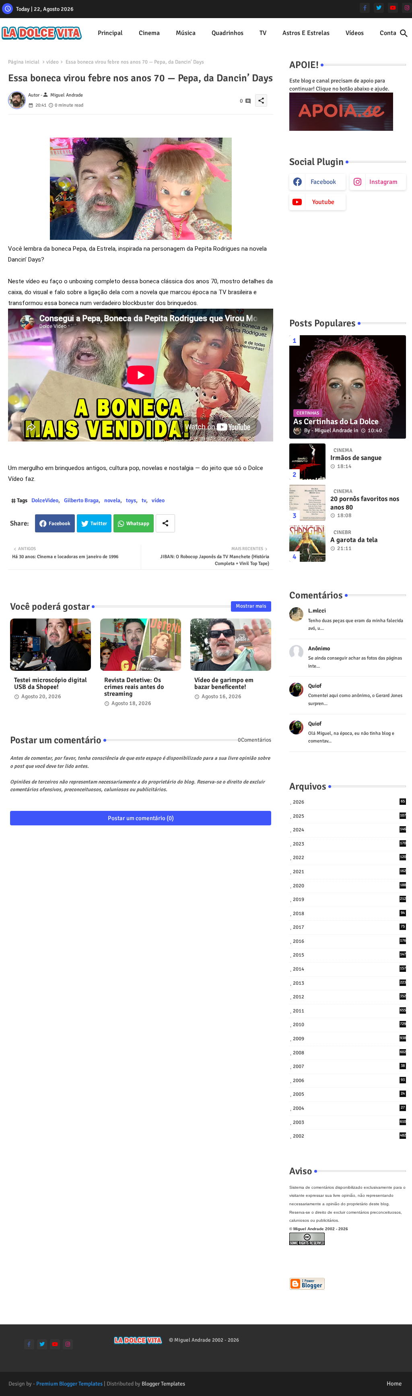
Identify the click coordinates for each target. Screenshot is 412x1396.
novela (112, 500)
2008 (349, 1053)
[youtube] (393, 8)
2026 (349, 802)
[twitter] (379, 8)
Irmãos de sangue (355, 458)
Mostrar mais (251, 606)
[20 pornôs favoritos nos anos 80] (307, 503)
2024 (349, 830)
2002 (349, 1136)
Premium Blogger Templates (69, 1383)
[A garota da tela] (307, 544)
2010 (349, 1024)
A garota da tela (354, 540)
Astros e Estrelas (306, 33)
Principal (110, 33)
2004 (349, 1108)
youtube (323, 202)
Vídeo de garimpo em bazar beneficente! (223, 684)
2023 (349, 844)
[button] (404, 33)
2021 (349, 871)
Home (394, 1383)
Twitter (99, 523)
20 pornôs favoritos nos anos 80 (364, 503)
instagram (383, 182)
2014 (349, 969)
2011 (349, 1011)
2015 (349, 955)
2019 (349, 899)
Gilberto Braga (81, 500)
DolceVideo (44, 500)
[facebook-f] (365, 8)
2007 (349, 1066)
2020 (349, 886)
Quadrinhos (227, 33)
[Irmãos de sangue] (307, 461)
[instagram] (407, 8)
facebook (323, 182)
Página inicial (23, 62)
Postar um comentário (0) (141, 818)
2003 (349, 1122)
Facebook (59, 523)
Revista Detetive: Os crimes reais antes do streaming (134, 687)
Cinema (149, 33)
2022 (349, 857)
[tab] (110, 33)
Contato (391, 33)
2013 (349, 983)
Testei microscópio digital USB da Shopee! (50, 684)
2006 (349, 1080)
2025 (349, 816)
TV (263, 33)
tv (144, 500)
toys (131, 500)
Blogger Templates (163, 1383)
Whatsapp (137, 523)
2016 (349, 941)
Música (186, 33)
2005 (349, 1094)
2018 (349, 913)
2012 (349, 997)
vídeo (52, 62)
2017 (349, 927)
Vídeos (355, 33)
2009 (349, 1038)
